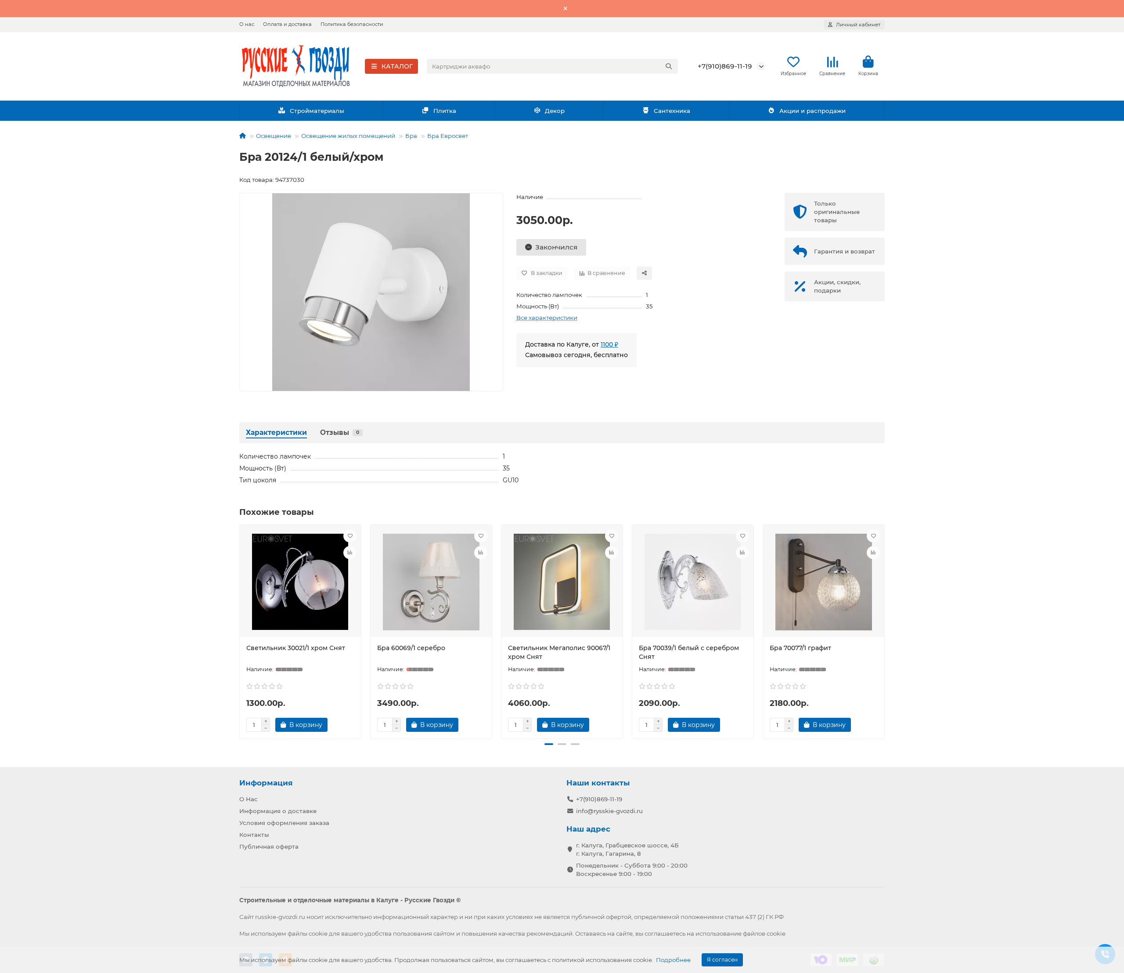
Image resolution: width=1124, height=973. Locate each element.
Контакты (254, 834)
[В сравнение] (350, 552)
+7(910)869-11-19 (725, 66)
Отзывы (339, 432)
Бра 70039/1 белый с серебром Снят (689, 652)
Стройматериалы (317, 110)
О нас (246, 24)
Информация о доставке (278, 810)
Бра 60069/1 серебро (411, 648)
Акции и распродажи (812, 110)
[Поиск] (668, 66)
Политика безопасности (352, 24)
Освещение (273, 135)
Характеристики (276, 432)
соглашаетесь (665, 933)
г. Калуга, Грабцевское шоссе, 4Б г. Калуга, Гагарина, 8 (627, 849)
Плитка (444, 110)
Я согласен (722, 959)
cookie (318, 933)
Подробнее (673, 959)
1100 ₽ (609, 344)
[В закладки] (350, 536)
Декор (555, 110)
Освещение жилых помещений (348, 135)
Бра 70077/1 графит (800, 648)
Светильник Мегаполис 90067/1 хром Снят (559, 652)
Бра (411, 135)
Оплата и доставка (287, 24)
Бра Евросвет (447, 135)
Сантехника (672, 110)
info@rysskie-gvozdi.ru (609, 810)
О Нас (248, 799)
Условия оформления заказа (284, 822)
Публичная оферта (269, 846)
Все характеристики (546, 317)
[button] (241, 630)
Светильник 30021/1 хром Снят (295, 648)
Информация (266, 782)
